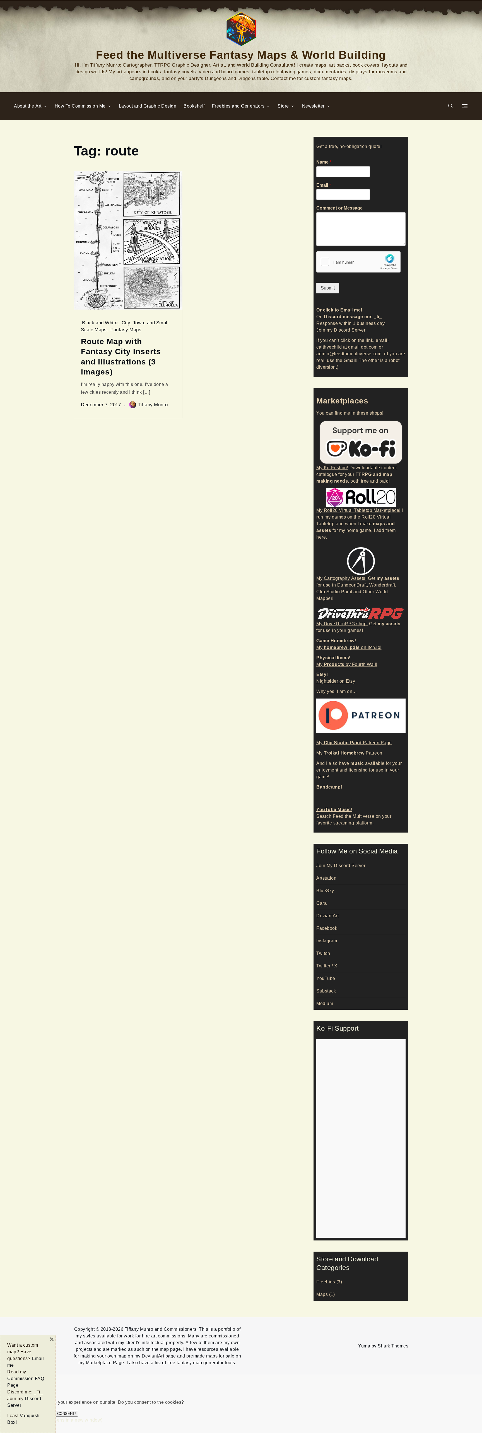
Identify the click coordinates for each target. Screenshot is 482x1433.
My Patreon (349, 753)
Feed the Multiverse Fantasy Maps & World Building (241, 54)
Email (323, 185)
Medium (324, 1003)
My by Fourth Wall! (346, 664)
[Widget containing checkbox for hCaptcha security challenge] (358, 262)
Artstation (326, 878)
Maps (322, 1294)
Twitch (323, 953)
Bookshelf (194, 106)
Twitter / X (327, 966)
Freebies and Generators (238, 106)
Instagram (326, 941)
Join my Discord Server (340, 330)
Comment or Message (339, 208)
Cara (321, 903)
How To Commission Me (80, 106)
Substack (326, 991)
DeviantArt (327, 916)
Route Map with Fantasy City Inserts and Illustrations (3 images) (121, 356)
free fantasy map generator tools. (202, 1363)
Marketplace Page (105, 1363)
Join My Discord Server (340, 865)
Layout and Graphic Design (148, 106)
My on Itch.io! (349, 647)
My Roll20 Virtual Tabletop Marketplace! (358, 510)
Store (283, 106)
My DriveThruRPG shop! (342, 624)
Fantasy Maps (125, 330)
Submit (328, 288)
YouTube (325, 978)
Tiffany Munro (153, 405)
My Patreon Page (354, 743)
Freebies (325, 1282)
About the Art (28, 106)
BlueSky (325, 891)
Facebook (326, 928)
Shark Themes (393, 1346)
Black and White (100, 323)
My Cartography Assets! (341, 578)
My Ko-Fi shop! (332, 468)
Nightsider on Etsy (335, 681)
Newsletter (313, 106)
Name (323, 162)
